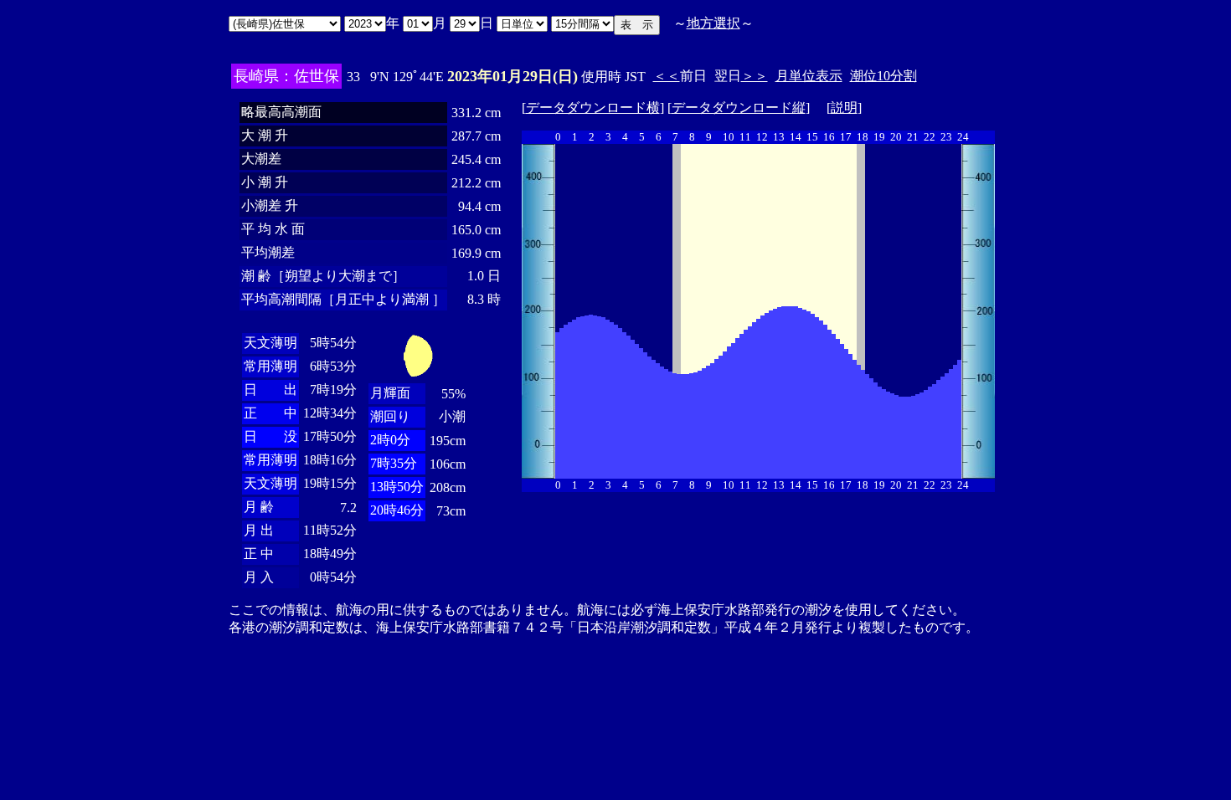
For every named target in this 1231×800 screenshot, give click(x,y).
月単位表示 (808, 76)
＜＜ (666, 76)
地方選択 (713, 23)
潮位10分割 (883, 76)
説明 (844, 107)
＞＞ (754, 76)
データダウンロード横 (593, 107)
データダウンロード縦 (739, 107)
